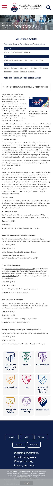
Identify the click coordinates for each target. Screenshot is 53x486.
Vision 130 (5, 172)
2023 (26, 60)
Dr (7, 278)
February (14, 68)
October (15, 72)
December (31, 72)
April (26, 68)
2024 (31, 60)
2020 (11, 60)
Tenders (19, 444)
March (21, 68)
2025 (36, 60)
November (23, 72)
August (45, 68)
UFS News (7, 52)
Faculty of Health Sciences (14, 215)
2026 (41, 60)
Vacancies (34, 444)
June (35, 68)
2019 (6, 60)
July (40, 68)
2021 (16, 60)
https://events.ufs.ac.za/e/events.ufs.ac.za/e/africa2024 (20, 258)
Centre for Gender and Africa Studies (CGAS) (20, 269)
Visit (26, 437)
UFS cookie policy (22, 476)
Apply (11, 437)
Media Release (18, 52)
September (7, 72)
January (6, 68)
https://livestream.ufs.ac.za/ (20, 292)
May (31, 68)
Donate (41, 437)
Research (27, 52)
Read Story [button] (5, 27)
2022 (21, 60)
